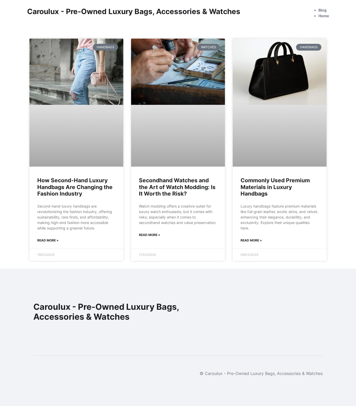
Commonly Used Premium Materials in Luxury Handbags (275, 187)
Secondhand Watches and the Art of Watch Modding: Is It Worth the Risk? (177, 187)
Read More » (48, 240)
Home (323, 16)
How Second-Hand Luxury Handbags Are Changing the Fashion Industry (75, 187)
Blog (322, 10)
